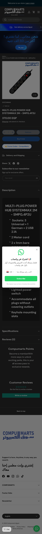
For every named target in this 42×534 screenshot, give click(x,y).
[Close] (37, 250)
